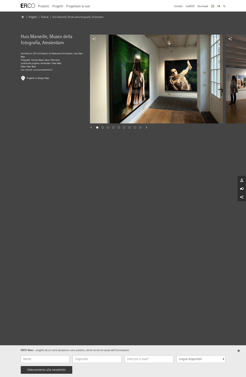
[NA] (219, 6)
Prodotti (43, 6)
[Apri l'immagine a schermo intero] (217, 39)
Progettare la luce (78, 6)
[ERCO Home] (28, 5)
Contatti (178, 6)
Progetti (57, 6)
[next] (145, 127)
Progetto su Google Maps (38, 78)
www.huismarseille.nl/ (42, 69)
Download (203, 6)
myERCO (190, 6)
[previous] (92, 127)
